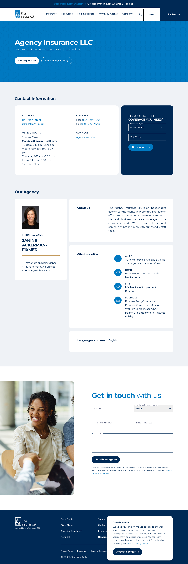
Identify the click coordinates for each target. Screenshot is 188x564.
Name (97, 409)
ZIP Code (135, 137)
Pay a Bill (65, 537)
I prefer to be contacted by (147, 405)
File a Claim (67, 525)
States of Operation (99, 551)
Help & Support (85, 14)
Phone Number (103, 423)
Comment (98, 433)
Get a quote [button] (25, 60)
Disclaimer (82, 551)
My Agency (174, 14)
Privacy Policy (67, 551)
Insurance (51, 14)
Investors (103, 531)
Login (151, 14)
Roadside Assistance (71, 531)
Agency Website (85, 137)
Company (127, 14)
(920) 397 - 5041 (92, 120)
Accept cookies (126, 551)
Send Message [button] (104, 459)
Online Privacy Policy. (137, 543)
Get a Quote (67, 519)
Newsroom (104, 537)
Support (102, 519)
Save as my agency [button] (56, 60)
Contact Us (104, 525)
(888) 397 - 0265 (90, 123)
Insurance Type (136, 124)
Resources (67, 14)
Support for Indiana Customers (70, 3)
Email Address (144, 423)
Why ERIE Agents (108, 14)
